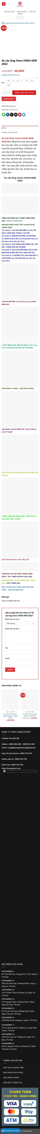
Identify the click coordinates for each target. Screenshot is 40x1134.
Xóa (37, 78)
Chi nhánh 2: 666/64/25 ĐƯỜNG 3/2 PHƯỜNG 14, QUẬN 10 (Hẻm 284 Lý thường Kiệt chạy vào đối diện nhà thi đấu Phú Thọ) (20, 238)
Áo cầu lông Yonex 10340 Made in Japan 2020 (10, 716)
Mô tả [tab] (4, 128)
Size (3, 82)
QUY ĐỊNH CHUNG (11, 1077)
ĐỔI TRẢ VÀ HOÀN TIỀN (13, 1067)
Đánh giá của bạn (12, 619)
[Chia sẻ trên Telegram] (24, 115)
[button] (3, 4)
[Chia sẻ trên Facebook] (8, 115)
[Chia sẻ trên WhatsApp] (4, 115)
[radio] (8, 80)
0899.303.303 (29, 744)
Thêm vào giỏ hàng (24, 92)
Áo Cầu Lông (13, 109)
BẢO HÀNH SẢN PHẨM (13, 1072)
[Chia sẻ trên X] (12, 115)
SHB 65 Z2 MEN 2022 (14, 221)
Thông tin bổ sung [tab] (9, 132)
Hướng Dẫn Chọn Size (11, 75)
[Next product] (18, 17)
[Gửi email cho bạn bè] (16, 115)
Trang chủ (9, 11)
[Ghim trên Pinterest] (20, 115)
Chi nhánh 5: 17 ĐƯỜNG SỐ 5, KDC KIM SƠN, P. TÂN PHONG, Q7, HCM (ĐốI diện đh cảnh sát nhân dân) (20, 258)
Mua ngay (9, 99)
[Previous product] (22, 17)
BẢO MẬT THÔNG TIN (12, 1082)
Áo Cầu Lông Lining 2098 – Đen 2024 (30, 715)
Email (7, 658)
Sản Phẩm (22, 11)
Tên (6, 648)
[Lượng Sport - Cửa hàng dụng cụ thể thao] (20, 4)
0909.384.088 (15, 744)
